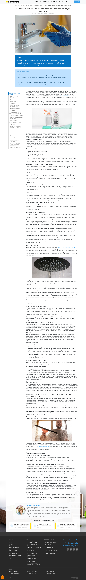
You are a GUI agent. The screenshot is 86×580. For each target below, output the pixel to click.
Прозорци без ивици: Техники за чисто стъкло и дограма (44, 526)
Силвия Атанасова (33, 505)
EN (70, 1)
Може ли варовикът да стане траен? (16, 133)
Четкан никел (13, 101)
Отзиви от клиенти (13, 550)
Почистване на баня (44, 446)
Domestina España (13, 571)
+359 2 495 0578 (71, 539)
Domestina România (32, 573)
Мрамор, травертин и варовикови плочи (15, 106)
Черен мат (12, 103)
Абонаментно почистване (33, 564)
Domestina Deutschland (14, 573)
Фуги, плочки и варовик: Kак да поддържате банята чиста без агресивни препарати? (21, 526)
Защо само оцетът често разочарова (14, 94)
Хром (11, 99)
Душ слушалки (12, 110)
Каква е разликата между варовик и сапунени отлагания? (15, 140)
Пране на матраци (31, 558)
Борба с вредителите (32, 555)
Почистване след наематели (34, 547)
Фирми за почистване (14, 547)
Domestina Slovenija (49, 571)
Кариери (11, 552)
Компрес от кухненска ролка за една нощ (16, 118)
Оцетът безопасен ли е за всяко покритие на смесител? (16, 136)
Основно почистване (39, 241)
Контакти (11, 544)
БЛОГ (66, 1)
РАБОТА (53, 1)
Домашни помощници (14, 549)
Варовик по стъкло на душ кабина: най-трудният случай (15, 113)
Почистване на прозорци (33, 550)
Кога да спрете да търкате (15, 122)
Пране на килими (31, 561)
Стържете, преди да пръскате (16, 115)
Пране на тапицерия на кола (34, 556)
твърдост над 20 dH (65, 95)
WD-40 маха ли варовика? (15, 147)
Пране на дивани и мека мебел (34, 549)
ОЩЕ (60, 1)
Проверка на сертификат (15, 555)
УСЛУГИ (37, 1)
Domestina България (50, 573)
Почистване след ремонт (33, 544)
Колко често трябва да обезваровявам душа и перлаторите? (15, 144)
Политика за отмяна (50, 553)
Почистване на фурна (32, 553)
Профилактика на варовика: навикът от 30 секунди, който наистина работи (15, 127)
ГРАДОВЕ (45, 1)
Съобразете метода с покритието (13, 97)
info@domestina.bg (70, 543)
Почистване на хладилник (33, 563)
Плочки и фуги (12, 124)
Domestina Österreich (32, 571)
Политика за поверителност (52, 549)
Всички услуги (30, 541)
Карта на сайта (12, 556)
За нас (10, 542)
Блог (10, 558)
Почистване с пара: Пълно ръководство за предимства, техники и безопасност (67, 526)
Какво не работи (13, 120)
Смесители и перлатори (14, 108)
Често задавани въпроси (14, 130)
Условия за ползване (50, 541)
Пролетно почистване (32, 560)
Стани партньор (13, 553)
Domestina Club (12, 541)
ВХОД (77, 1)
